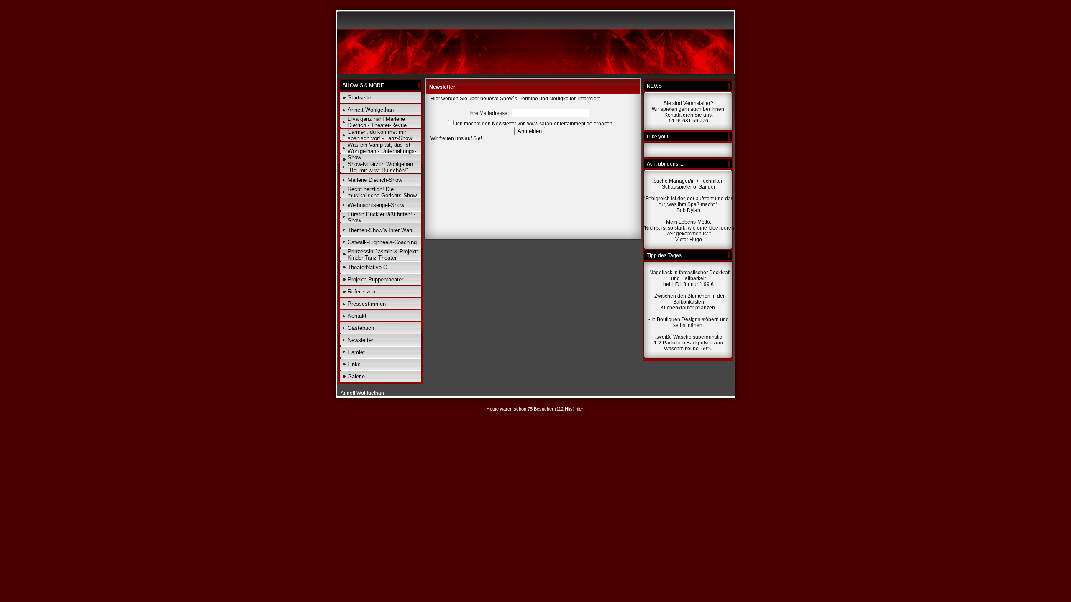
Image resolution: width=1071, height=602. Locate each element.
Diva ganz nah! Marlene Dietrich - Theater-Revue (377, 122)
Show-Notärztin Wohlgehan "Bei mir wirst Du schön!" (380, 167)
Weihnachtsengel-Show (376, 205)
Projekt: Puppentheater (375, 279)
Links (354, 364)
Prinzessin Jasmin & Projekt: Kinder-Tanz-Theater (383, 254)
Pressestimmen (367, 304)
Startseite (359, 97)
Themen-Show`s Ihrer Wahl (380, 230)
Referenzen (361, 291)
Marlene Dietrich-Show (375, 180)
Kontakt (357, 316)
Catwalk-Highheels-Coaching (382, 242)
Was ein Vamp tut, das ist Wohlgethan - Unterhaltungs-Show (382, 151)
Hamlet (356, 352)
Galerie (356, 376)
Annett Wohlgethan (371, 110)
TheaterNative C (367, 267)
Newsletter (360, 340)
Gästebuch (361, 328)
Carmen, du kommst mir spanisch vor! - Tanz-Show (380, 135)
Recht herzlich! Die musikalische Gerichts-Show (382, 192)
